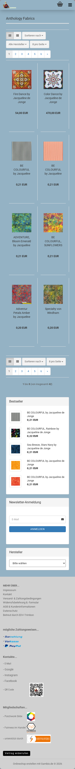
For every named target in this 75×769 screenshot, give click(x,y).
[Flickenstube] (8, 5)
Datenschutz (10, 610)
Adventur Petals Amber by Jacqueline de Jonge (21, 313)
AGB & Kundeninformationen (19, 606)
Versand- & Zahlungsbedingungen (22, 598)
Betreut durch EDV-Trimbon (18, 614)
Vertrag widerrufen (16, 753)
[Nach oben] (64, 763)
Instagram (11, 675)
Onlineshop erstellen (24, 763)
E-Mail (8, 663)
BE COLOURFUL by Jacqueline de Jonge (21, 170)
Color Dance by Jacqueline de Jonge (53, 98)
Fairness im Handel (15, 727)
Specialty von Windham (53, 310)
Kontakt (7, 594)
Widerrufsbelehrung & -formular (21, 602)
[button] (10, 36)
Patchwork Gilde (16, 716)
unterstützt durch (16, 738)
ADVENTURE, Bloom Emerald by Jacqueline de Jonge (21, 241)
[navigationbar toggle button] (70, 5)
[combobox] (34, 36)
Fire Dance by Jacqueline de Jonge (21, 98)
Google (9, 669)
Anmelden (37, 529)
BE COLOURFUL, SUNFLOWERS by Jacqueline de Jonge (53, 241)
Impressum (9, 590)
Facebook (11, 680)
